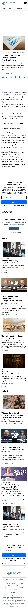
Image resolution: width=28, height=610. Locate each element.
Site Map (15, 587)
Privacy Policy (14, 207)
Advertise (21, 583)
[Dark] (20, 3)
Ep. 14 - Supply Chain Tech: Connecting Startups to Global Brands (11, 298)
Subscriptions (16, 589)
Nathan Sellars (5, 314)
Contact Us (7, 583)
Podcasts (21, 587)
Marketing (4, 369)
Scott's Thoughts (6, 482)
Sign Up (14, 202)
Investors (13, 52)
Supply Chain (5, 52)
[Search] (21, 3)
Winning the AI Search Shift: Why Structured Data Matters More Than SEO (12, 415)
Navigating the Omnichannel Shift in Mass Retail (12, 337)
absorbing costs (10, 154)
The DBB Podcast (6, 444)
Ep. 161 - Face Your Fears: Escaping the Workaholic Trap (13, 448)
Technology (20, 52)
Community (19, 8)
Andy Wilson (4, 275)
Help (10, 589)
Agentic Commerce (6, 8)
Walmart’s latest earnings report (11, 92)
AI (1, 410)
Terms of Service (8, 587)
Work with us (14, 583)
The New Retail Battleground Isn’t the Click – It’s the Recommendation (12, 486)
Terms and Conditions (19, 205)
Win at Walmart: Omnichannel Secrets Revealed (13, 372)
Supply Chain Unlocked (7, 294)
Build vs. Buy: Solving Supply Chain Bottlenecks (11, 261)
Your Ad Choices (10, 585)
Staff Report (5, 72)
